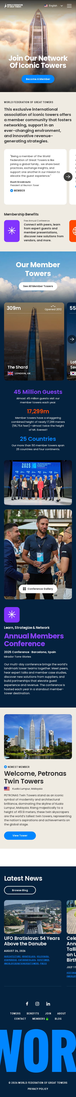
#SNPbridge (10, 960)
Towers (15, 1013)
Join (48, 1013)
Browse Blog (20, 890)
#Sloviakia (43, 956)
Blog (58, 1019)
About (61, 1013)
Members (38, 1019)
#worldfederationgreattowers (21, 963)
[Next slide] (68, 176)
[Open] (69, 6)
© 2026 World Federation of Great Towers (38, 1083)
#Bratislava (29, 956)
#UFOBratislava (27, 960)
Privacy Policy (38, 1089)
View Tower (20, 835)
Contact (20, 1019)
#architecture (12, 956)
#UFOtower (43, 960)
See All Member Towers (38, 286)
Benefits (33, 1013)
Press (43, 963)
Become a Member (38, 79)
